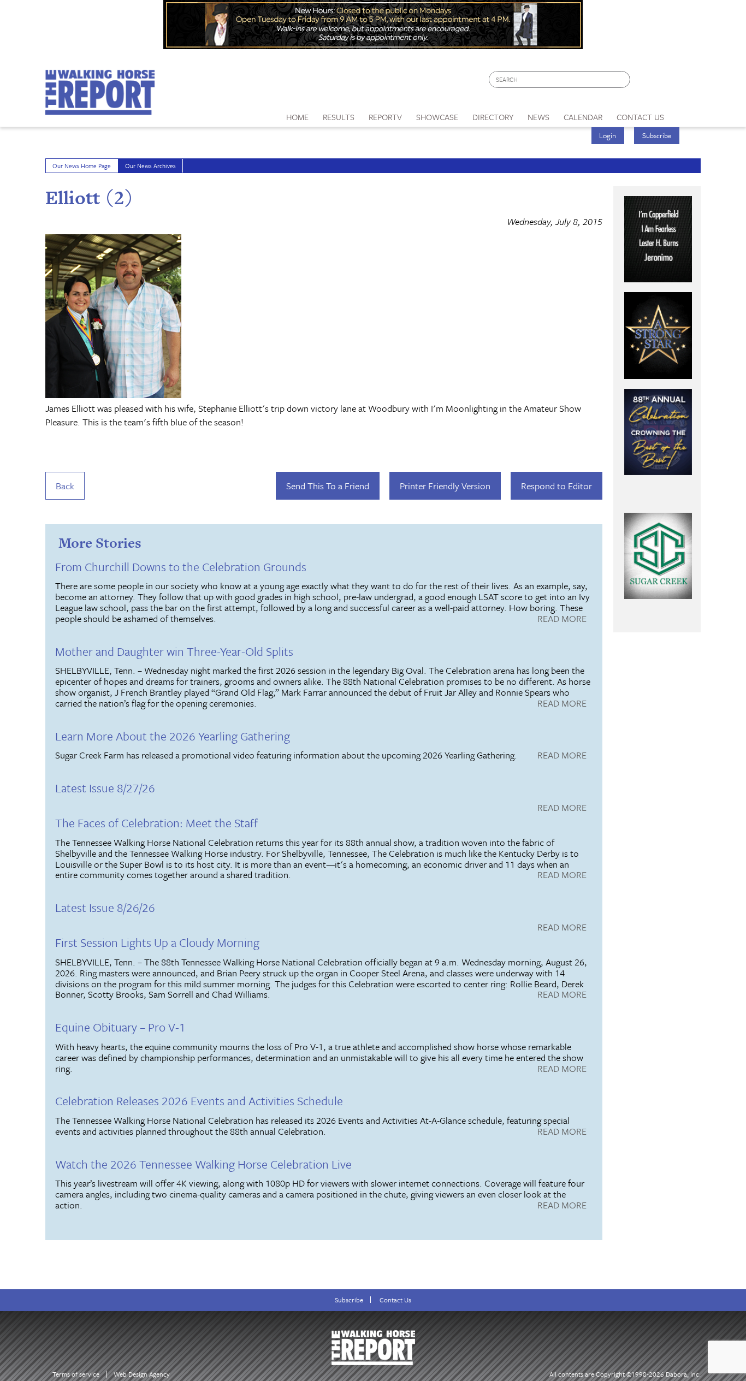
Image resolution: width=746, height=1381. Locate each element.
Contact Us (395, 1299)
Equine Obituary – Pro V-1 (120, 1026)
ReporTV (385, 117)
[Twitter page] (665, 82)
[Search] (622, 79)
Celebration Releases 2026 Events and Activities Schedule (199, 1100)
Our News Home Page (81, 165)
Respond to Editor (556, 486)
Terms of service (75, 1374)
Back (65, 486)
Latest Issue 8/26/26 (105, 907)
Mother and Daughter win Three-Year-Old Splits (174, 651)
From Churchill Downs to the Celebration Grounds (180, 566)
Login (607, 135)
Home (297, 117)
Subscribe (657, 135)
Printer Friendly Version (445, 486)
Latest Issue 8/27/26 (105, 787)
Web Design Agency (142, 1374)
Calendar (583, 117)
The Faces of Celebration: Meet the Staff (156, 822)
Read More (562, 619)
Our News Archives (150, 165)
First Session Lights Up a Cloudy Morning (157, 942)
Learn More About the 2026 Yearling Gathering (172, 735)
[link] (297, 114)
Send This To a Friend (327, 486)
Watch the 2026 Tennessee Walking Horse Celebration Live (203, 1163)
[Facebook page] (644, 82)
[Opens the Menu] (686, 113)
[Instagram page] (685, 82)
